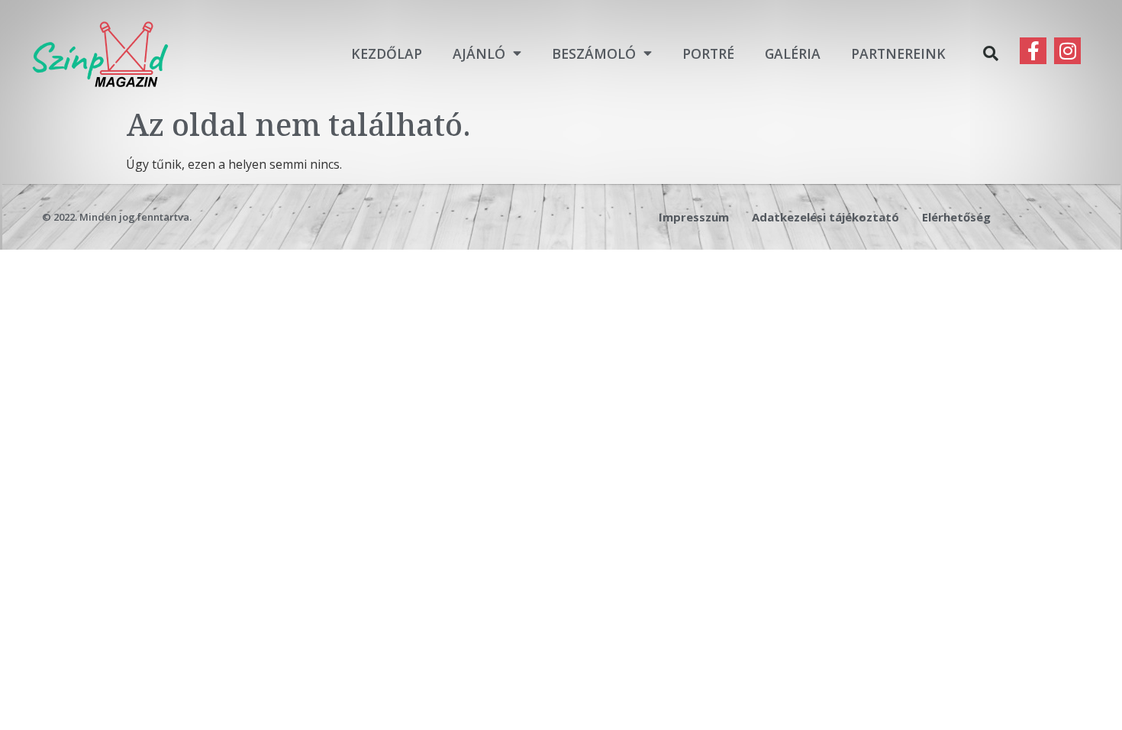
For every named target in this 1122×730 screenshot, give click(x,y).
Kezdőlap (386, 53)
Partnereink (898, 53)
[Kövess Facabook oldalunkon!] (1033, 50)
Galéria (793, 53)
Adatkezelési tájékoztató (825, 216)
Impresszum (694, 216)
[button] (990, 53)
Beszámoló (594, 53)
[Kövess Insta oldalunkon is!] (1067, 50)
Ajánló (479, 53)
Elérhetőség (956, 216)
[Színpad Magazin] (100, 53)
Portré (708, 53)
